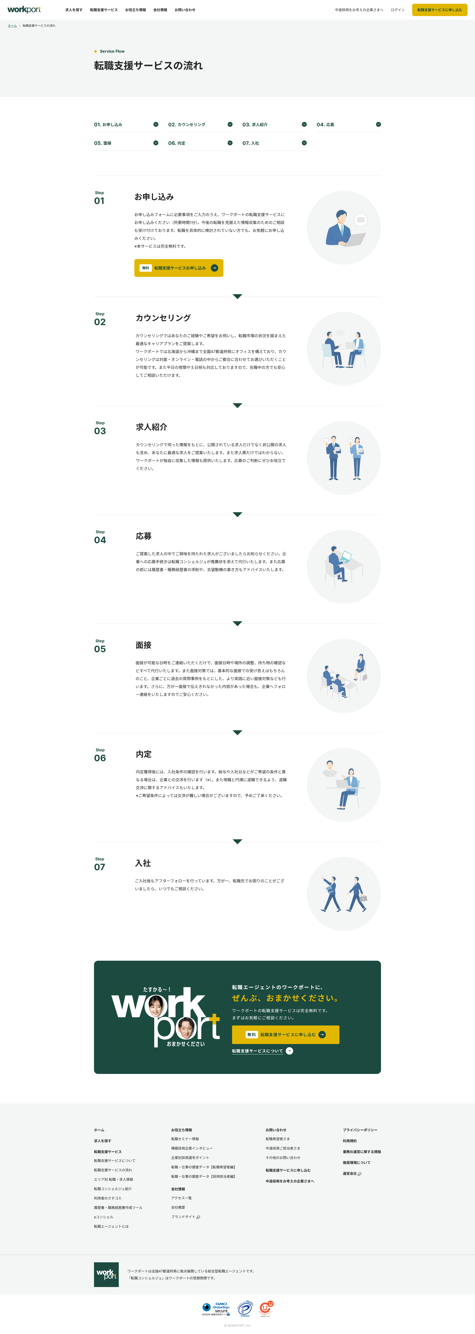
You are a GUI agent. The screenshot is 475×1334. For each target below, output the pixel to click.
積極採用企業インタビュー (192, 1148)
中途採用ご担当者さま (283, 1148)
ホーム (12, 25)
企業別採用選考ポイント (190, 1158)
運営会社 (350, 1173)
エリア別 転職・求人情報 (113, 1179)
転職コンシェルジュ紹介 (113, 1189)
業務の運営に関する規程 (362, 1152)
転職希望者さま (278, 1139)
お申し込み (108, 125)
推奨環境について (357, 1162)
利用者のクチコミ (108, 1198)
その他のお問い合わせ (283, 1158)
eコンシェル (103, 1217)
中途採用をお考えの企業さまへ (290, 1181)
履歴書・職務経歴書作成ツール (118, 1207)
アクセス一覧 (181, 1198)
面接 (102, 143)
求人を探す (102, 1141)
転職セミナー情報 (185, 1139)
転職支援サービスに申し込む (288, 1170)
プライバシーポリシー (360, 1130)
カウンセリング (186, 125)
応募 (325, 125)
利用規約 (350, 1141)
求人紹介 (255, 125)
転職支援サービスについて (115, 1160)
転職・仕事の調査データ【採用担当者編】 (204, 1176)
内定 (176, 143)
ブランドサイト (183, 1217)
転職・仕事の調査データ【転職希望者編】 (204, 1167)
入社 (250, 143)
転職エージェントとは (111, 1226)
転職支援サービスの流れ (113, 1170)
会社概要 (178, 1207)
